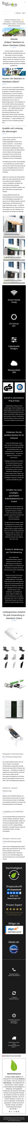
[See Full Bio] (18, 1109)
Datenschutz (5, 1119)
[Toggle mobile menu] (25, 2)
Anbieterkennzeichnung (15, 1120)
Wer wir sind (19, 1119)
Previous (18, 13)
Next (23, 13)
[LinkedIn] (18, 1112)
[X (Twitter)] (12, 1112)
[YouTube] (16, 1112)
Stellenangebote (12, 1119)
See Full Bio (13, 1109)
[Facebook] (9, 1112)
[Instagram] (14, 1112)
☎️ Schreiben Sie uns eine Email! (11, 1056)
